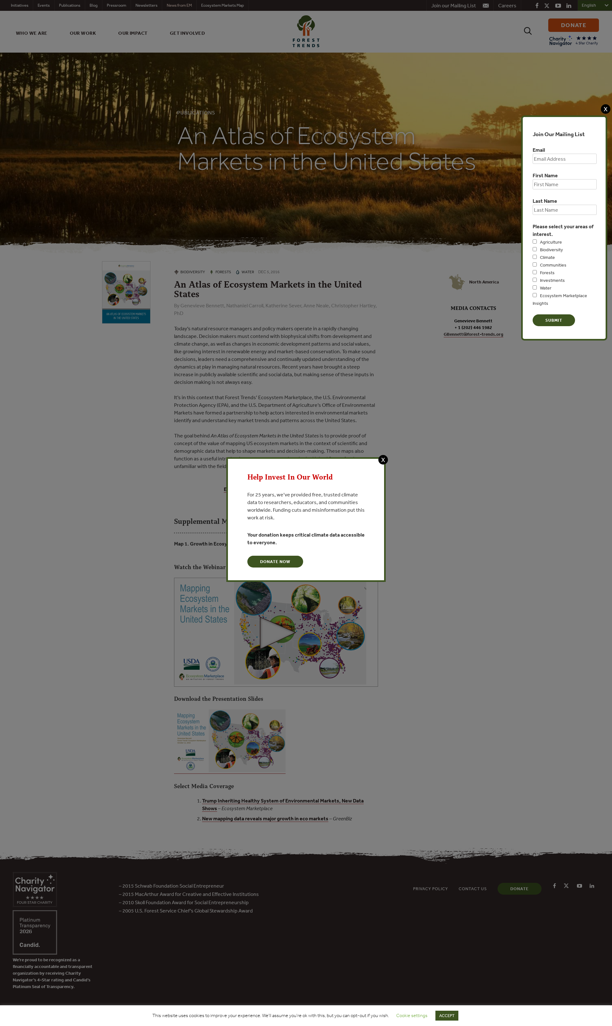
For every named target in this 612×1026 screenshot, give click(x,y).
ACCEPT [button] (447, 1015)
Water (545, 288)
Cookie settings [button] (411, 1015)
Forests (547, 272)
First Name (545, 175)
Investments (552, 280)
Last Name (545, 201)
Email (539, 150)
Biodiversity (551, 250)
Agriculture (551, 242)
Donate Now (275, 561)
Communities (553, 265)
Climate (547, 257)
